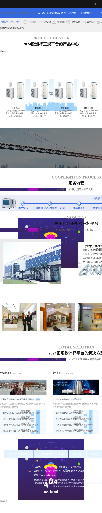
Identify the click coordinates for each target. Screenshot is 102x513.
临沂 (65, 507)
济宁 (48, 507)
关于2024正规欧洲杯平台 (47, 15)
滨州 (78, 507)
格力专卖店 (20, 334)
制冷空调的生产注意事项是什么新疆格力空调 (21, 399)
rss (88, 511)
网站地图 (81, 511)
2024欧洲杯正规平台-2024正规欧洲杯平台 (17, 13)
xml (91, 511)
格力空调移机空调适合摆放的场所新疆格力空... (75, 425)
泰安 (52, 507)
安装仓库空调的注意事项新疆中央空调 (19, 419)
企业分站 (72, 511)
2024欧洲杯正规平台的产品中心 (66, 15)
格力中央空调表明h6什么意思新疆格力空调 (20, 425)
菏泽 (82, 507)
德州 (69, 507)
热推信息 (63, 511)
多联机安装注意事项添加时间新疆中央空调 (73, 419)
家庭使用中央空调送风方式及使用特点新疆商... (75, 431)
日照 (61, 507)
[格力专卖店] (19, 317)
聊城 (74, 507)
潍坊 (44, 507)
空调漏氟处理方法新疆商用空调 (69, 399)
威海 (57, 507)
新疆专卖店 (85, 13)
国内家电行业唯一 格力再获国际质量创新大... (21, 431)
